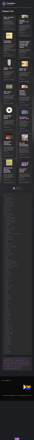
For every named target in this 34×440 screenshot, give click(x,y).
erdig (24, 358)
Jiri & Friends (6, 287)
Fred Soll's (6, 268)
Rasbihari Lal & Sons (8, 325)
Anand (6, 245)
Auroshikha (7, 251)
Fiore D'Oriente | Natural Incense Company (10, 265)
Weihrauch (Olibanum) (8, 368)
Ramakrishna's (7, 322)
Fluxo (6, 226)
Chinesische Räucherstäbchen (10, 217)
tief (10, 366)
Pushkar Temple (7, 319)
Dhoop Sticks (7, 219)
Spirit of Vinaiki (7, 338)
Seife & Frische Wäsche (19, 365)
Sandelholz (9, 365)
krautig (9, 362)
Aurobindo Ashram (7, 249)
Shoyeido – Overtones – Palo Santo (24, 22)
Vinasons (6, 349)
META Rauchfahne (6, 207)
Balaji (6, 258)
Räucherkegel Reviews (7, 213)
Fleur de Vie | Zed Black (8, 267)
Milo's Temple (7, 297)
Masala (7, 230)
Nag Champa (8, 363)
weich (20, 366)
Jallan (5, 284)
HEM (5, 277)
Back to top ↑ (29, 395)
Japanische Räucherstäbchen (9, 220)
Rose (28, 363)
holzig (22, 360)
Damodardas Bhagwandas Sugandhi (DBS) (10, 262)
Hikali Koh (6, 278)
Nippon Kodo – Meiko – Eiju (23, 69)
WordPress (13, 395)
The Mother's (6, 342)
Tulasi (6, 345)
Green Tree (6, 271)
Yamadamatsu (7, 352)
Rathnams (6, 326)
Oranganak (7, 200)
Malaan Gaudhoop (7, 296)
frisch (8, 360)
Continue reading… (6, 26)
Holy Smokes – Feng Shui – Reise (24, 117)
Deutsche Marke (17, 358)
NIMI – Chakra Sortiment (7, 92)
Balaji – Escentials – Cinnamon (9, 18)
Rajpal (6, 320)
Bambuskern (6, 223)
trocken (12, 366)
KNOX (6, 291)
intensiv (27, 360)
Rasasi (6, 323)
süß (8, 366)
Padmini (6, 306)
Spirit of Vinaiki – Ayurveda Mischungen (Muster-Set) (8, 170)
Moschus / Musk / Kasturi (22, 362)
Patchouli (22, 363)
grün (14, 360)
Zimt (16, 368)
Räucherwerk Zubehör (7, 203)
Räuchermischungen (7, 197)
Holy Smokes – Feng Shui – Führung (23, 170)
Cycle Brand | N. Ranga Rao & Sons (9, 261)
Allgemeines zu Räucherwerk (7, 194)
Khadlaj (6, 290)
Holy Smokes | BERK (7, 280)
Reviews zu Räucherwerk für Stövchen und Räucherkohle (12, 233)
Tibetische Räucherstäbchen (9, 222)
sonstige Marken (7, 336)
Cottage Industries (8, 252)
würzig (14, 368)
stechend (27, 365)
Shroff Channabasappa (8, 332)
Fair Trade (26, 358)
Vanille (15, 366)
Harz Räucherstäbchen (9, 229)
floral (5, 360)
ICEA (25, 360)
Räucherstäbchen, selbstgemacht (8, 201)
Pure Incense (6, 316)
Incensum (6, 281)
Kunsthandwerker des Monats (8, 206)
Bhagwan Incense (7, 259)
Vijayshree (6, 348)
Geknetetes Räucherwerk (8, 236)
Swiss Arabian (7, 339)
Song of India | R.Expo (8, 333)
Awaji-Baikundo (7, 255)
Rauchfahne (11, 3)
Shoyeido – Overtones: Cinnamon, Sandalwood (22, 93)
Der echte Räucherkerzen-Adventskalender (24, 144)
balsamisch (8, 358)
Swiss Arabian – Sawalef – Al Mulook (8, 117)
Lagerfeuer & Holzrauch (14, 362)
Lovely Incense (7, 294)
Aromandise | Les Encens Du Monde (10, 246)
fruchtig (11, 360)
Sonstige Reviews (6, 238)
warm (18, 366)
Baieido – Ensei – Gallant (8, 68)
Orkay (6, 304)
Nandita (6, 300)
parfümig (18, 363)
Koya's (6, 293)
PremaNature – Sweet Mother (8, 41)
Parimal (6, 307)
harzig (16, 360)
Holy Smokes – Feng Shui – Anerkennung (8, 143)
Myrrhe (5, 363)
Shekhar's (6, 329)
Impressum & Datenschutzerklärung (22, 395)
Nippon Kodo (7, 303)
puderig (25, 363)
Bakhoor (6, 235)
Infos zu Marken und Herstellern (8, 204)
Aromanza (6, 248)
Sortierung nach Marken (7, 239)
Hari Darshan (7, 275)
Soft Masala (7, 232)
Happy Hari (6, 274)
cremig (12, 358)
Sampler (5, 365)
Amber (5, 358)
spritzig (24, 365)
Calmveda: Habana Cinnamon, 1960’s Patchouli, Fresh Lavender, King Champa (24, 44)
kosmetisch (5, 362)
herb (19, 360)
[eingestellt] (20, 368)
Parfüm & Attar (13, 363)
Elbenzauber (6, 264)
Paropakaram (7, 309)
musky (28, 362)
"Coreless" (6, 216)
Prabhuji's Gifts (7, 313)
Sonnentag (6, 335)
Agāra (6, 242)
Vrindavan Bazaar (7, 351)
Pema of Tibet (7, 310)
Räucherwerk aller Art (7, 210)
